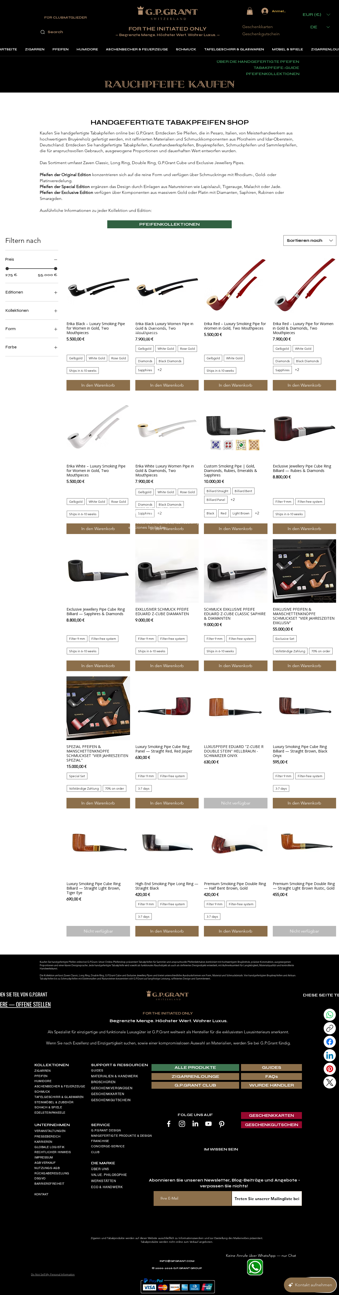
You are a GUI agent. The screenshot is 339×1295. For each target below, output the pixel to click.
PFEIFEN (41, 1076)
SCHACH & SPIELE (48, 1107)
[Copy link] (330, 1028)
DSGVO (40, 1178)
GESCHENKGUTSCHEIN (111, 1100)
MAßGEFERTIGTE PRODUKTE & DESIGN (121, 1136)
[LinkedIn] (195, 1123)
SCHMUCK (42, 1091)
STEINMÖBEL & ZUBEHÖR (54, 1102)
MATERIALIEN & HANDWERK (114, 1076)
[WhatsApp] (330, 1015)
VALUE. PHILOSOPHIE (109, 1175)
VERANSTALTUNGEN (50, 1131)
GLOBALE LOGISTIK (49, 1147)
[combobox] (309, 240)
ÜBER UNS (100, 1169)
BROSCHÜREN (103, 1082)
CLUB (95, 1152)
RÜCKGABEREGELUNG (51, 1173)
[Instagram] (182, 1123)
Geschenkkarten (257, 26)
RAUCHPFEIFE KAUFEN (170, 85)
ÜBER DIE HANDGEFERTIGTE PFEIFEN (258, 61)
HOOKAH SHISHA (47, 1118)
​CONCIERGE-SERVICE (107, 1146)
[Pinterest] (221, 1123)
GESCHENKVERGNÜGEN (111, 1088)
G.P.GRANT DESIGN (106, 1130)
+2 (159, 369)
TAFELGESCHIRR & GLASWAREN (59, 1097)
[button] (250, 11)
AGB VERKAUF (45, 1163)
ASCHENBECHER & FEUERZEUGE (59, 1086)
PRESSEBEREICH (47, 1136)
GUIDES (97, 1070)
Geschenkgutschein (261, 33)
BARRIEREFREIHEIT (49, 1183)
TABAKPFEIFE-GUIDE (276, 67)
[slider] (7, 268)
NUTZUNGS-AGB (47, 1168)
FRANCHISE (100, 1141)
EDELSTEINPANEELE (49, 1112)
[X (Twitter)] (329, 1082)
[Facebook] (168, 1123)
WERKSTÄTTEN (103, 1181)
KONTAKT (41, 1194)
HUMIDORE (42, 1081)
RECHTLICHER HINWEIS (52, 1152)
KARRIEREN (43, 1142)
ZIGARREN (42, 1071)
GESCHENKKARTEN (107, 1094)
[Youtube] (208, 1123)
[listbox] (316, 14)
